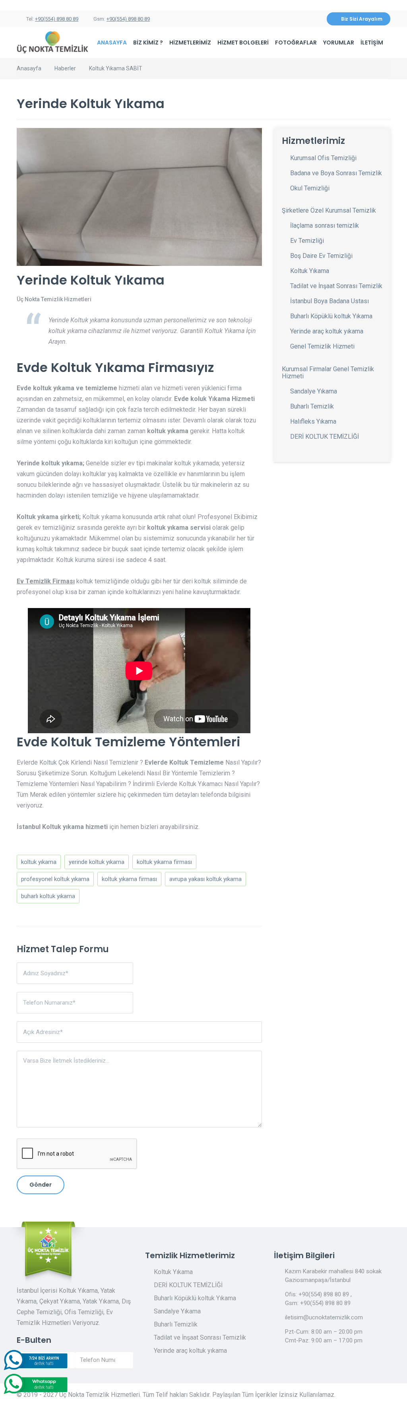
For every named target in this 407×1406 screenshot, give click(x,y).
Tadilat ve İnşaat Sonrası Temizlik (336, 286)
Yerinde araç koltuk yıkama (326, 331)
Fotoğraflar (296, 42)
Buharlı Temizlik (312, 406)
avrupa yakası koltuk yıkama (205, 879)
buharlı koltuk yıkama (48, 896)
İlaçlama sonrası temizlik (324, 225)
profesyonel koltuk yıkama (55, 879)
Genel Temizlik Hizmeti (322, 346)
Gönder (40, 1185)
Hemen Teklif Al (308, 1362)
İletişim (371, 42)
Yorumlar (338, 42)
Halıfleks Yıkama (313, 421)
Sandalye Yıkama (313, 391)
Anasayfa (29, 68)
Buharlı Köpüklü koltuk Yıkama (331, 316)
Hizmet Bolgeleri (243, 42)
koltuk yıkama (38, 862)
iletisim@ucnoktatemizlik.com (324, 1317)
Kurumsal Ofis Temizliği (323, 158)
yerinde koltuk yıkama (96, 862)
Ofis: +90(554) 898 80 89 (317, 1294)
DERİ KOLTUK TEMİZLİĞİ (324, 436)
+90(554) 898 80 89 (56, 19)
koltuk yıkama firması (164, 862)
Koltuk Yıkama (309, 271)
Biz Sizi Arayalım (361, 18)
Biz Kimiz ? (148, 42)
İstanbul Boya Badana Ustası (329, 301)
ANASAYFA (112, 42)
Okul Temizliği (309, 188)
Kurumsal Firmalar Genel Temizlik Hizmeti (328, 372)
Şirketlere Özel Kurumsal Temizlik (329, 210)
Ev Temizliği (307, 240)
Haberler (65, 68)
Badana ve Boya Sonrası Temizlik (336, 173)
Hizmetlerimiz (190, 42)
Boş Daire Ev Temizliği (321, 256)
